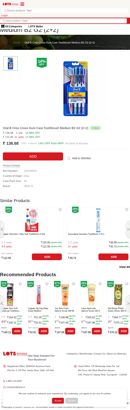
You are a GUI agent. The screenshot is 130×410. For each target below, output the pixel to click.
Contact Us (100, 353)
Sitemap (122, 353)
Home (16, 42)
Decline (71, 400)
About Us (112, 353)
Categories (73, 353)
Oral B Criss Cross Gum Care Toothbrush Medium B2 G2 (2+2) (60, 42)
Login (4, 15)
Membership (86, 353)
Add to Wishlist (81, 158)
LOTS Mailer (35, 26)
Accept (58, 400)
